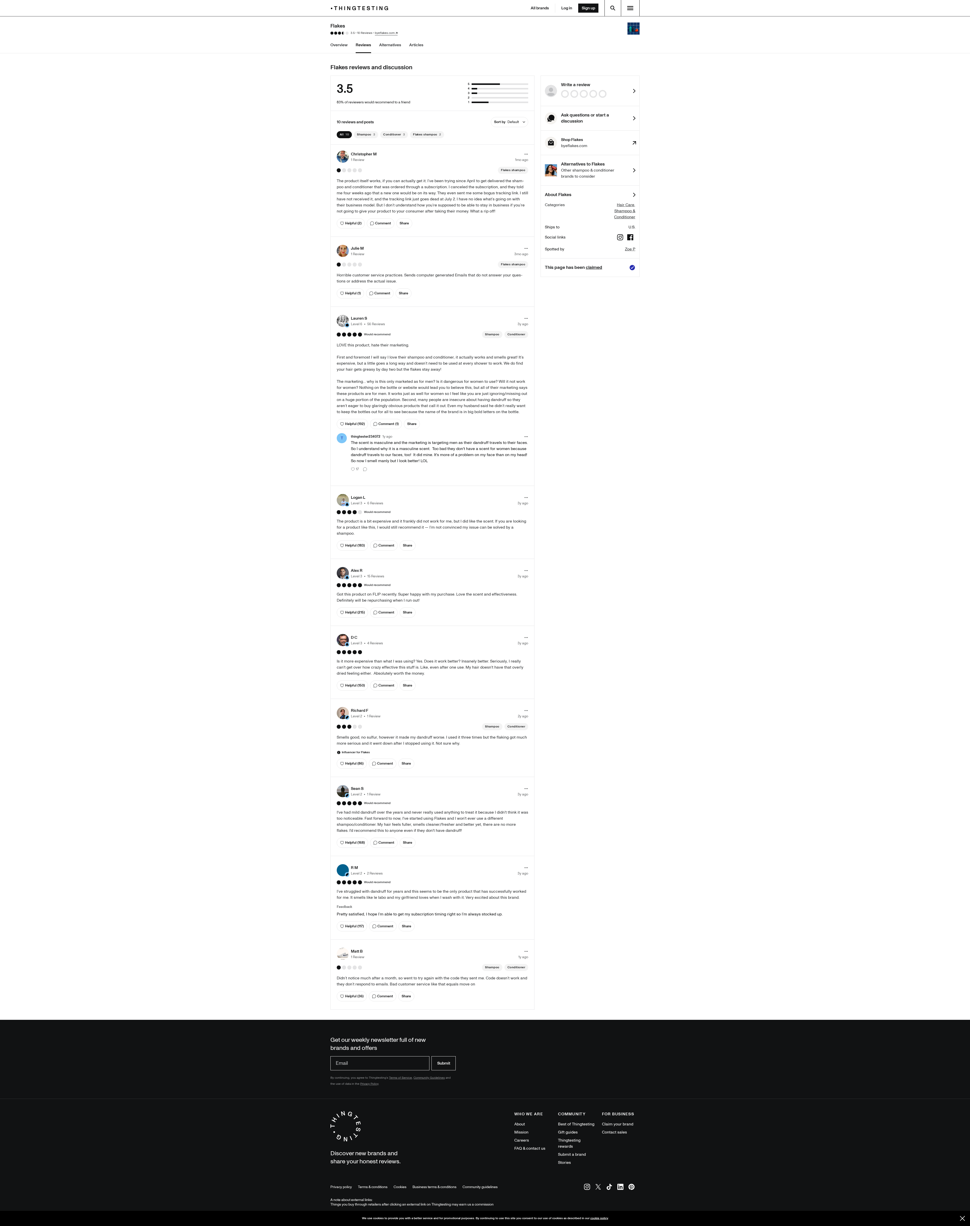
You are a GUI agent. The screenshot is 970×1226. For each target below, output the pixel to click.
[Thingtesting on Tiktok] (609, 1188)
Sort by (506, 122)
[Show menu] (630, 8)
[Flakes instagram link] (620, 238)
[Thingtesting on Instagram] (587, 1188)
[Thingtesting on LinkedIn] (620, 1188)
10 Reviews (364, 33)
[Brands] (360, 8)
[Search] (613, 8)
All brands (540, 8)
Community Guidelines (429, 1078)
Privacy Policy (369, 1084)
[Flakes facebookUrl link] (630, 238)
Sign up (588, 8)
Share (404, 223)
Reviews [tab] (363, 45)
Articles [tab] (416, 45)
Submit (443, 1063)
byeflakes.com (385, 33)
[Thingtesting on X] (598, 1188)
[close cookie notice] (962, 1218)
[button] (357, 157)
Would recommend (377, 335)
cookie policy (599, 1218)
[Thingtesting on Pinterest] (631, 1188)
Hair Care (625, 205)
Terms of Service (400, 1078)
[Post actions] (526, 154)
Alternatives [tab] (390, 45)
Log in (566, 8)
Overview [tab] (339, 45)
